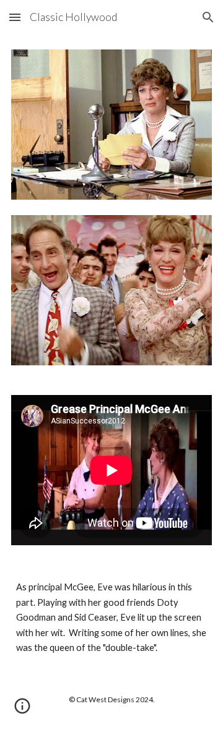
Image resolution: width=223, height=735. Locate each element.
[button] (15, 17)
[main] (111, 617)
